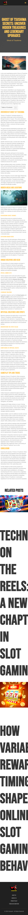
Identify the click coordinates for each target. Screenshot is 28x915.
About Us (14, 895)
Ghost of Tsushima (14, 40)
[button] (25, 3)
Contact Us (14, 898)
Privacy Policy (14, 901)
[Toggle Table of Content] (14, 107)
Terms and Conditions (14, 904)
